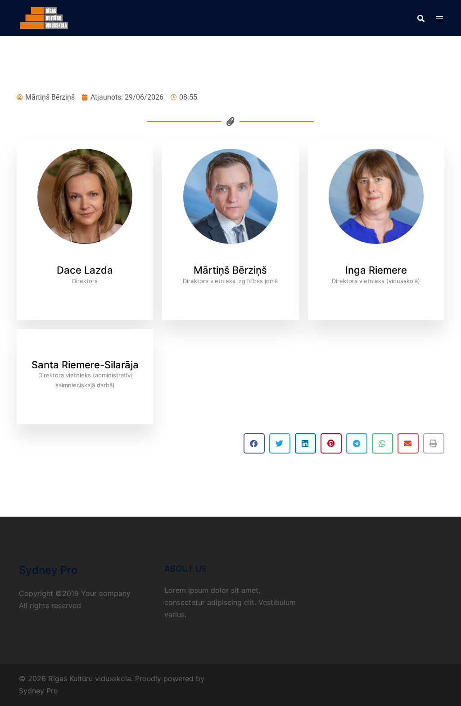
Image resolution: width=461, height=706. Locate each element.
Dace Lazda (85, 270)
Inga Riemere (376, 270)
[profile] (85, 258)
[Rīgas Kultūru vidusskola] (44, 17)
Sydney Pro (38, 690)
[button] (254, 443)
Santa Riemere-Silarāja (85, 365)
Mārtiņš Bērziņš (230, 270)
